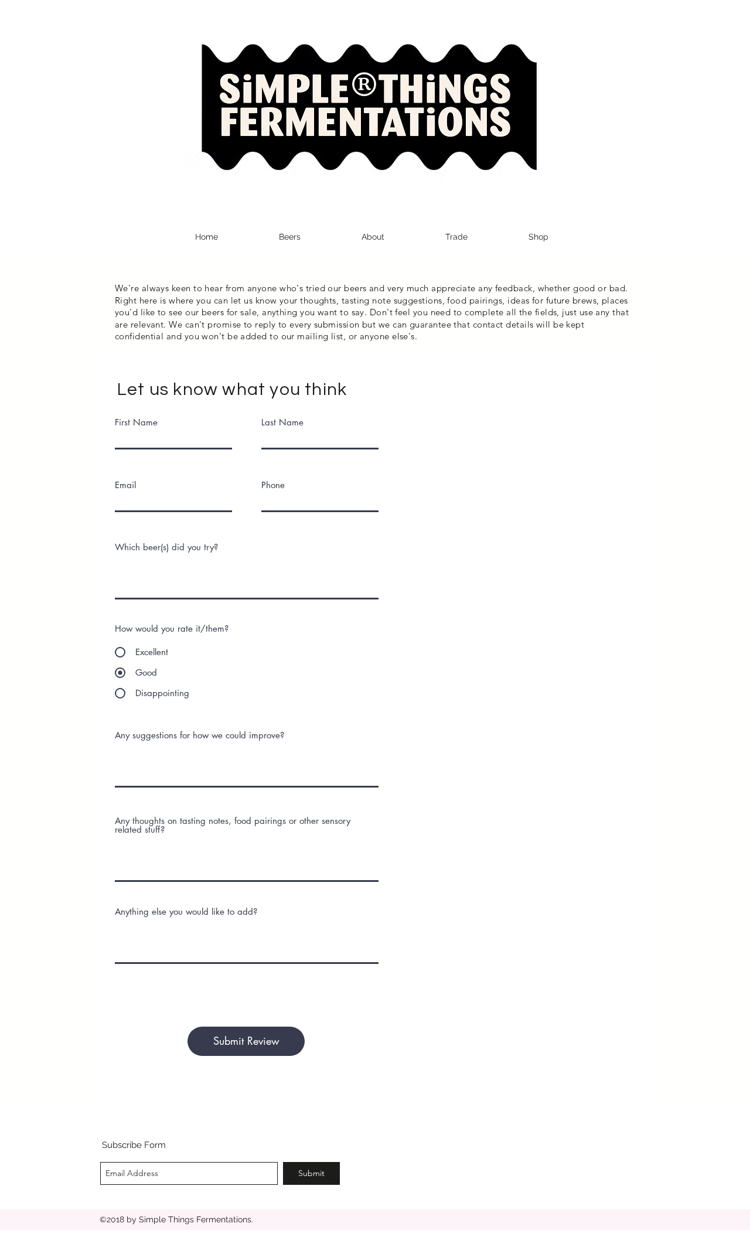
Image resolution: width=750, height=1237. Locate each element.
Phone (273, 485)
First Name (136, 422)
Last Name (282, 422)
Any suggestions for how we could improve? (199, 735)
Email (125, 485)
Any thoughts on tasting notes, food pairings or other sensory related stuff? (232, 825)
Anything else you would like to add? (186, 911)
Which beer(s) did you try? (166, 547)
